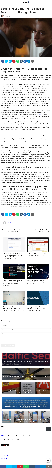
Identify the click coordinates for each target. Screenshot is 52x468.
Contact (3, 453)
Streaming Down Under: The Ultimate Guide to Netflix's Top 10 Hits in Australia (13, 230)
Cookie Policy (4, 458)
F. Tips (6, 15)
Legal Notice (4, 456)
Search (3, 426)
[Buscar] (48, 429)
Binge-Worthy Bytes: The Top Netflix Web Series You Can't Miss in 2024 (40, 230)
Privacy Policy (4, 455)
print (40, 114)
